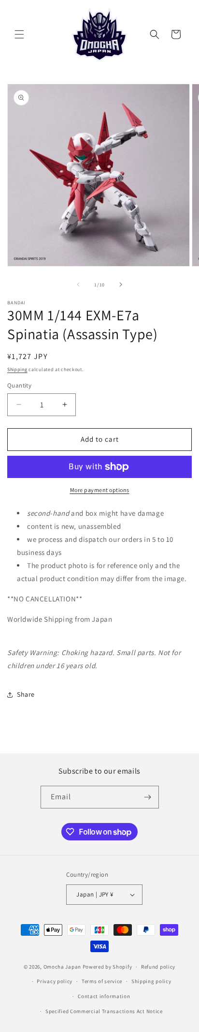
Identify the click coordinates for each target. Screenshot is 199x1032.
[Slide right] (120, 284)
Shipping (17, 369)
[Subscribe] (147, 797)
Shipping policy (151, 981)
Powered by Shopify (107, 966)
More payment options (99, 490)
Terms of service (102, 981)
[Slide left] (78, 284)
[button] (19, 34)
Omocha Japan (62, 966)
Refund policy (158, 966)
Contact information (104, 996)
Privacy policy (54, 981)
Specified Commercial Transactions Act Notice (104, 1011)
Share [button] (26, 694)
